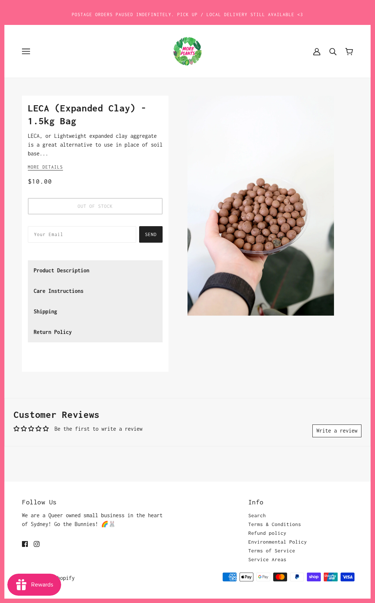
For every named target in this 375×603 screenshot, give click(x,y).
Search (257, 515)
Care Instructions (58, 291)
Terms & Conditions (274, 524)
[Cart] (349, 51)
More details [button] (45, 167)
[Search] (333, 51)
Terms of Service (271, 551)
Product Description (61, 270)
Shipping (45, 311)
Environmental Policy (277, 542)
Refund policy (267, 533)
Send (151, 234)
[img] (25, 543)
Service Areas (267, 559)
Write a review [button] (336, 430)
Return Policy (53, 332)
